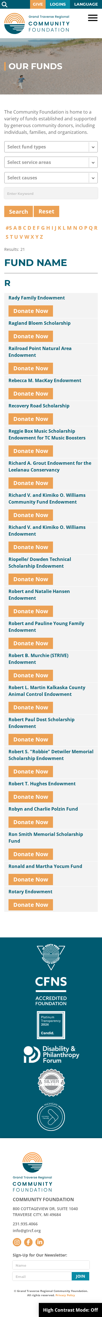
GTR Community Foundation (36, 23)
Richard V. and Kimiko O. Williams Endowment (47, 530)
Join (80, 1276)
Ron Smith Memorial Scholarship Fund (45, 837)
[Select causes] (51, 177)
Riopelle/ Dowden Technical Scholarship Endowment (39, 562)
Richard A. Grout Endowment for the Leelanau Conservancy (49, 466)
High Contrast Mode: (70, 1310)
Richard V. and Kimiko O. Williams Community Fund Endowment (47, 498)
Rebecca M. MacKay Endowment (44, 380)
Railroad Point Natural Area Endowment (40, 351)
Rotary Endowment (30, 891)
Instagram (17, 1242)
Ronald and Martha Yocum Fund (45, 866)
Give (38, 4)
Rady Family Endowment (36, 298)
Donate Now (30, 311)
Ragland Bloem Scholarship (39, 323)
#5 (9, 227)
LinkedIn (39, 1242)
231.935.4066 (25, 1223)
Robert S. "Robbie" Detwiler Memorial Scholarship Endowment (51, 754)
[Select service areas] (51, 162)
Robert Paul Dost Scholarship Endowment (41, 722)
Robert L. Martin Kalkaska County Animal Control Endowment (46, 690)
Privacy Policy (65, 1295)
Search (4, 4)
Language (86, 4)
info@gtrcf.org (27, 1230)
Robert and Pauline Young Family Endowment (46, 626)
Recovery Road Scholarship (38, 406)
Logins (58, 4)
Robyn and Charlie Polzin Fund (43, 809)
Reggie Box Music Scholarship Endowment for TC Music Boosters (47, 434)
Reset (46, 211)
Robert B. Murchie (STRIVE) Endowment (38, 658)
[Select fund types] (51, 146)
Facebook (28, 1242)
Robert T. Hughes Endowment (42, 784)
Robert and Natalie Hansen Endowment (39, 594)
